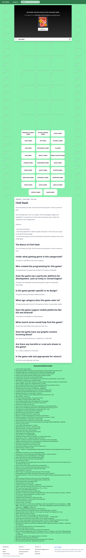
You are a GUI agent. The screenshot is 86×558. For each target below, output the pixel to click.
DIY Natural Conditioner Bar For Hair (25, 404)
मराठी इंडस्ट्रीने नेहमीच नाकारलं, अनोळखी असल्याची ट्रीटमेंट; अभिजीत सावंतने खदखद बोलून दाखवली (35, 372)
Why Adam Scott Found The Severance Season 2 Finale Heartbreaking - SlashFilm (36, 510)
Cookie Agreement (23, 551)
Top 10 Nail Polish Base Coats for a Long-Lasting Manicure (30, 526)
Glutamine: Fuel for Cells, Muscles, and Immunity (28, 428)
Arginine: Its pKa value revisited (24, 500)
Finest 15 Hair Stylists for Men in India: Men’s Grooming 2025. (31, 465)
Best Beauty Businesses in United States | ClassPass (29, 393)
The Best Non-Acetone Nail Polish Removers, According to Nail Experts (33, 391)
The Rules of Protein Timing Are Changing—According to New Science (33, 436)
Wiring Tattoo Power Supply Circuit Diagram (27, 537)
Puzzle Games (26, 199)
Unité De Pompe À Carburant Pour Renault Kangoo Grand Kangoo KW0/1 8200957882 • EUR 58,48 (40, 422)
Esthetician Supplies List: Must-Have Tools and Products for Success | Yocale (35, 417)
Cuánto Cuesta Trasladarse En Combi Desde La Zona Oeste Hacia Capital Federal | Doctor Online (40, 378)
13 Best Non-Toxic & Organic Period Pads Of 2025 (28, 431)
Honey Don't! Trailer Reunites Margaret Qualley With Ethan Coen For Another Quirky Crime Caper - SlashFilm (43, 492)
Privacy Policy (6, 553)
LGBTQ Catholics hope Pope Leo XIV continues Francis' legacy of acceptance (35, 518)
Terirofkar (6, 2)
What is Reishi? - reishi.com (22, 396)
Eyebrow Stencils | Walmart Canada (25, 447)
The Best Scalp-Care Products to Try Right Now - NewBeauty (31, 388)
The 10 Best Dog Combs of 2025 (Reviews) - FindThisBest (30, 456)
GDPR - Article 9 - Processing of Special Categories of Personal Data (33, 472)
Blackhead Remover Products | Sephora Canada (28, 427)
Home (4, 549)
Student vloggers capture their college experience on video (31, 383)
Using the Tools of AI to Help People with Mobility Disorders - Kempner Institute (36, 454)
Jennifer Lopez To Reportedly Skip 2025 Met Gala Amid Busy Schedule (33, 375)
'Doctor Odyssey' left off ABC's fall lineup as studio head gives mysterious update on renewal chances (41, 382)
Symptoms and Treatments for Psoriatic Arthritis (28, 443)
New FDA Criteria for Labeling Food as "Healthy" (28, 412)
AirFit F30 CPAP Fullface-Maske (23, 369)
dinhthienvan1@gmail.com (42, 549)
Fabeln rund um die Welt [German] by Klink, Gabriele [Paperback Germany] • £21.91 (37, 407)
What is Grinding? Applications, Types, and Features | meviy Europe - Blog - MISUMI (37, 521)
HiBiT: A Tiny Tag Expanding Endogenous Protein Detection (31, 508)
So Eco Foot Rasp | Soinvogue (23, 502)
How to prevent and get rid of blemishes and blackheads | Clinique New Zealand (36, 406)
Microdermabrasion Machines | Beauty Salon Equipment (30, 541)
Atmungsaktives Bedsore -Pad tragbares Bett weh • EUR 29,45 (31, 536)
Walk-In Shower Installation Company (25, 513)
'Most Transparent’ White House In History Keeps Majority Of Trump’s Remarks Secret (37, 385)
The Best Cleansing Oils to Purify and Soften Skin (28, 491)
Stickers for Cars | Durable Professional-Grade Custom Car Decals (32, 467)
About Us (37, 551)
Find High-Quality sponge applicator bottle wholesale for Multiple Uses (34, 390)
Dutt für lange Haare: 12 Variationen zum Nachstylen (29, 419)
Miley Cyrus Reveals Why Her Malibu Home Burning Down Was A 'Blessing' (34, 539)
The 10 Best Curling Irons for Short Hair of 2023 (28, 444)
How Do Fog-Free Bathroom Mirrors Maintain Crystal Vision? (31, 403)
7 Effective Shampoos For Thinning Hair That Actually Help (30, 499)
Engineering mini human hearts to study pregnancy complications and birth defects (37, 441)
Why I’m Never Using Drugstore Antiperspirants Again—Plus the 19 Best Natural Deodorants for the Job (42, 520)
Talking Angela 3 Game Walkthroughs (25, 433)
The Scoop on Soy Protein (22, 423)
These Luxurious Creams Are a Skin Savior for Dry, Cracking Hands (32, 478)
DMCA (4, 551)
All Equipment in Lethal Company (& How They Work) (29, 411)
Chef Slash (33, 199)
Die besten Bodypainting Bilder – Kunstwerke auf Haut (29, 398)
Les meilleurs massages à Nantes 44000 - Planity (28, 399)
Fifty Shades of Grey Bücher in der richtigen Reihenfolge (30, 452)
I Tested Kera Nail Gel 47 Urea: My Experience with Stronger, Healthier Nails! (35, 374)
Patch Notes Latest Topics (22, 460)
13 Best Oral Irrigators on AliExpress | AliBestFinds (28, 484)
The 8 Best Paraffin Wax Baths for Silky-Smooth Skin (29, 497)
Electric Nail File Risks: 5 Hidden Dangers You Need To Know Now (32, 515)
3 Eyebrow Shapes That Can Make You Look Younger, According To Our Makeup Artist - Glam (39, 512)
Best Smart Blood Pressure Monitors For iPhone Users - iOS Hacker (33, 420)
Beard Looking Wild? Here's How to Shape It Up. (28, 414)
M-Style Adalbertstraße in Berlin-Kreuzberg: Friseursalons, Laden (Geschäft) (35, 473)
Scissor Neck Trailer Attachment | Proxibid (26, 425)
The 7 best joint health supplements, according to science (30, 494)
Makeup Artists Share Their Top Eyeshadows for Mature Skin (31, 386)
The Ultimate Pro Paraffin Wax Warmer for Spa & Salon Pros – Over (33, 409)
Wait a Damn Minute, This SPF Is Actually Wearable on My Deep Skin (33, 480)
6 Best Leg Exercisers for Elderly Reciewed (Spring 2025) (30, 457)
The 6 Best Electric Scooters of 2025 (25, 483)
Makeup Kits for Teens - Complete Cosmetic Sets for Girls (30, 438)
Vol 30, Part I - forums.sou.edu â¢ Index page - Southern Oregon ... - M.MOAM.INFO (37, 517)
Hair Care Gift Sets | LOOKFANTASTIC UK (26, 435)
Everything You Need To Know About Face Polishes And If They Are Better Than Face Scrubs (39, 370)
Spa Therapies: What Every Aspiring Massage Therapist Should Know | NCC (35, 394)
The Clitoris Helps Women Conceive (25, 528)
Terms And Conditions (24, 549)
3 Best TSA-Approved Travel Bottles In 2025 (26, 481)
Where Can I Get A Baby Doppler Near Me (26, 489)
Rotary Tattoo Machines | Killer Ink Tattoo (26, 430)
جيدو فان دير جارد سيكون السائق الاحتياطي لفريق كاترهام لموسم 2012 (31, 488)
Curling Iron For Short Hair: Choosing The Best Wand (29, 377)
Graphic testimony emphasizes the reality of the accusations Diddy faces (34, 486)
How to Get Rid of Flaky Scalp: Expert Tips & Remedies (29, 459)
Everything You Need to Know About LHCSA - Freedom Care (31, 446)
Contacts (21, 553)
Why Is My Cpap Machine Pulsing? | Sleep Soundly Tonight (30, 468)
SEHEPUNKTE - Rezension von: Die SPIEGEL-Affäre (28, 380)
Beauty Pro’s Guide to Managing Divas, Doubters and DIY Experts (32, 415)
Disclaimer (37, 553)
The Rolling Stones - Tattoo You (23, 470)
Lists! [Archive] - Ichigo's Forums (24, 496)
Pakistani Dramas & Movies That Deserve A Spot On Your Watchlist (33, 529)
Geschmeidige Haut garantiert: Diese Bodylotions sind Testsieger (32, 401)
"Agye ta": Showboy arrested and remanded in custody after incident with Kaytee (36, 439)
